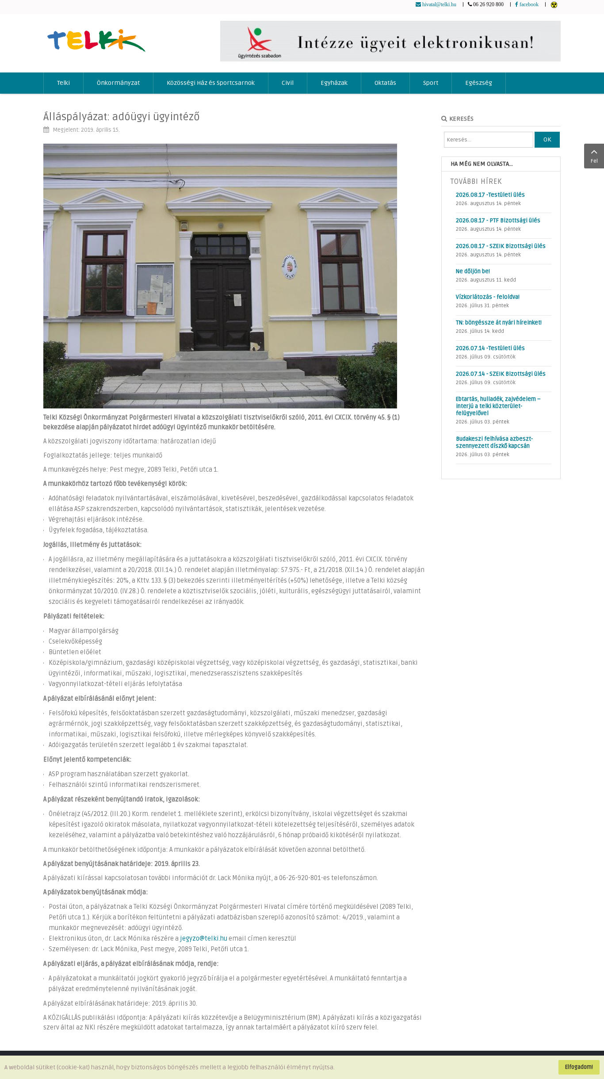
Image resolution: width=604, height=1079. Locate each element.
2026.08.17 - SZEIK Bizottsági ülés (501, 246)
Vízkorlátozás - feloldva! (488, 297)
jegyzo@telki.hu (203, 938)
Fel (594, 161)
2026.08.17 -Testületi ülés (490, 194)
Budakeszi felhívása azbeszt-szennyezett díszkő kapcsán (494, 442)
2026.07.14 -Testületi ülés (490, 348)
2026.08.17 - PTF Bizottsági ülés (498, 220)
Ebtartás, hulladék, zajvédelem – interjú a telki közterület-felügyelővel (498, 406)
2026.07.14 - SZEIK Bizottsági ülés (501, 373)
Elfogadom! (579, 1067)
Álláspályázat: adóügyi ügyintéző (121, 117)
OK (547, 139)
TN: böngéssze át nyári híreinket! (499, 322)
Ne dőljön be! (473, 271)
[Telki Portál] (96, 36)
